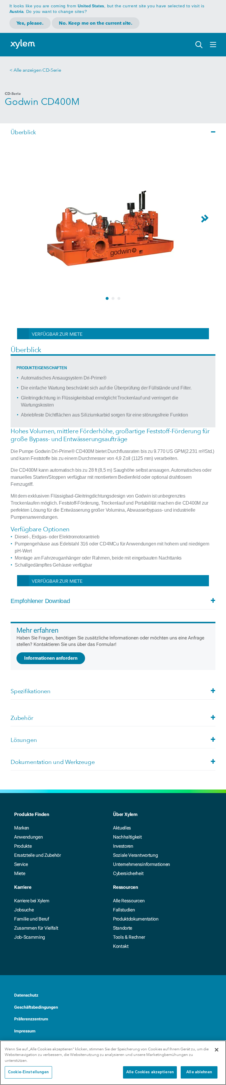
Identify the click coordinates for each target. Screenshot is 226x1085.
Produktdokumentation (136, 919)
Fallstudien (124, 910)
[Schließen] (216, 1049)
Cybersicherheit (128, 873)
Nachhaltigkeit (127, 837)
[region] (113, 1062)
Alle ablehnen (199, 1072)
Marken (21, 828)
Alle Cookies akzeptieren (150, 1072)
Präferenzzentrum (31, 1019)
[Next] (207, 220)
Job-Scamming (29, 937)
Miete (19, 873)
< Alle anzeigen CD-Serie (35, 70)
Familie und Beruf (31, 919)
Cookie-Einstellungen (28, 1072)
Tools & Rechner (129, 937)
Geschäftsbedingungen (36, 1007)
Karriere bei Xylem (31, 900)
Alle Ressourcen (128, 900)
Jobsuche (24, 910)
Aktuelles (122, 828)
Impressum (25, 1031)
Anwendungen (28, 837)
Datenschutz (26, 995)
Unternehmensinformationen (141, 864)
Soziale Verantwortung (135, 855)
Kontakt (121, 946)
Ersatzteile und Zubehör (37, 855)
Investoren (123, 846)
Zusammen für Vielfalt (36, 928)
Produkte (22, 846)
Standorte (122, 928)
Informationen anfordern (50, 658)
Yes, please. (30, 23)
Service (21, 864)
